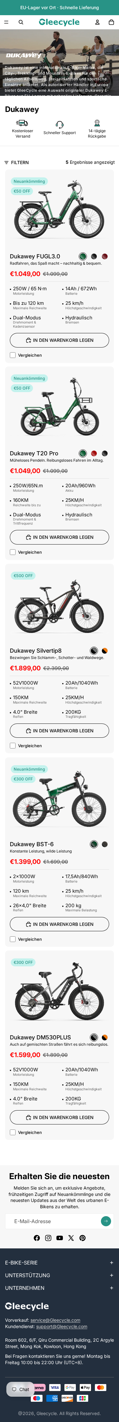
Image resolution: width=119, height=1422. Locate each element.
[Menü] (6, 22)
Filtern (20, 162)
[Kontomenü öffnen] (97, 22)
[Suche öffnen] (21, 22)
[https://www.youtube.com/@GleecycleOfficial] (59, 1238)
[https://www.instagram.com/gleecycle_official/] (48, 1238)
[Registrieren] (106, 1221)
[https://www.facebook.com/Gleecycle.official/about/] (37, 1238)
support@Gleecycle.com (61, 1326)
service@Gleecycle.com (55, 1320)
